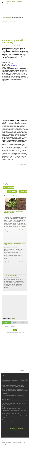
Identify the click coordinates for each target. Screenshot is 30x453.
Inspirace (9, 17)
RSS (12, 421)
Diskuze (23, 322)
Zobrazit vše (23, 191)
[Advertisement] (15, 9)
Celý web (6, 322)
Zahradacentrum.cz (18, 429)
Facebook (6, 421)
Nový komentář (12, 191)
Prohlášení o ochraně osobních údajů (13, 442)
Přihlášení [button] (4, 442)
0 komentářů (14, 215)
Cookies (23, 442)
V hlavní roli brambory (11, 275)
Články (3, 17)
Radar (13, 318)
